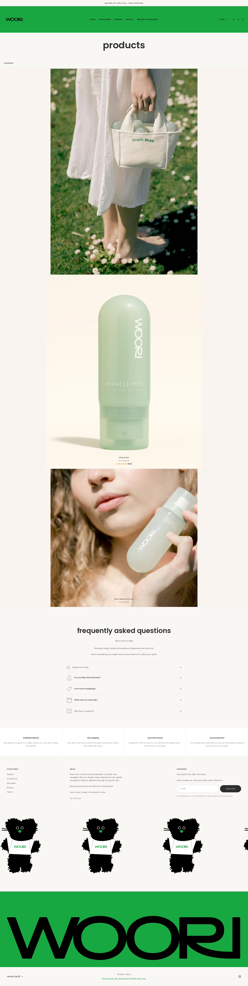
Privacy (10, 787)
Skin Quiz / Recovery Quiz (147, 19)
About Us (130, 19)
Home (92, 19)
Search (10, 774)
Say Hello (11, 783)
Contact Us (12, 778)
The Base (118, 19)
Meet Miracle (105, 19)
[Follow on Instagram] (239, 976)
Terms (10, 792)
